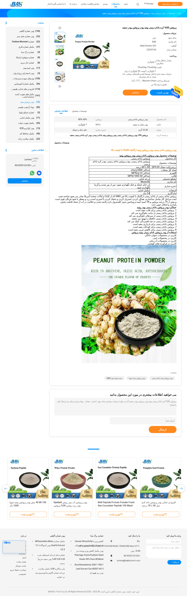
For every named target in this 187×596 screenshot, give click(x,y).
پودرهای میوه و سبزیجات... (26, 78)
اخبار (24, 557)
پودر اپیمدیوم (31, 68)
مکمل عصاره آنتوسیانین (27, 84)
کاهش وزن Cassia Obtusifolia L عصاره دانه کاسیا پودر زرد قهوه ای (89, 543)
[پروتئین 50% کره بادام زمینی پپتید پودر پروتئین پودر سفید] (91, 51)
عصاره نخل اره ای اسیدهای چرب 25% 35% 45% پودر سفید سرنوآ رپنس (51, 559)
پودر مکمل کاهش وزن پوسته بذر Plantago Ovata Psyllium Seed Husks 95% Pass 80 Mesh (89, 555)
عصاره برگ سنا (30, 52)
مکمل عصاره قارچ (29, 47)
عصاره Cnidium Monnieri (26, 41)
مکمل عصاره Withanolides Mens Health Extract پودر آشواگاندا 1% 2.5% (50, 545)
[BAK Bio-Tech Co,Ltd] (17, 4)
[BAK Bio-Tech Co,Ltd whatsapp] (32, 173)
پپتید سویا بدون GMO (114, 378)
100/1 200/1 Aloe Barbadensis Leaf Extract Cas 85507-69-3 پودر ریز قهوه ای (89, 568)
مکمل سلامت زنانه (29, 139)
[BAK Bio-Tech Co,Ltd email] (39, 173)
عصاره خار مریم (30, 63)
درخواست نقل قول (170, 4)
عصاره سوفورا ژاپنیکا (28, 57)
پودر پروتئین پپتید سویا (137, 378)
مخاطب (24, 181)
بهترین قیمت (162, 92)
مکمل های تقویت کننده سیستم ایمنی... (27, 95)
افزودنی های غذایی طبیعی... (25, 89)
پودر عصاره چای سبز (28, 36)
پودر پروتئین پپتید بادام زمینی (162, 378)
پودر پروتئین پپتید (30, 102)
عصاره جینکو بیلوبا (29, 112)
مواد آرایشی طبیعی (29, 107)
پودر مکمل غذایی (30, 118)
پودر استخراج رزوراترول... (26, 73)
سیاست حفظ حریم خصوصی (18, 572)
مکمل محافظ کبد (30, 133)
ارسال (163, 429)
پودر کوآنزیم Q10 (30, 128)
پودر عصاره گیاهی (29, 31)
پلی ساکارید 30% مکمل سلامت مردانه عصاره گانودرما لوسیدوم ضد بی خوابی (50, 573)
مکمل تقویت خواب (29, 123)
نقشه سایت (21, 562)
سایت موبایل (20, 566)
